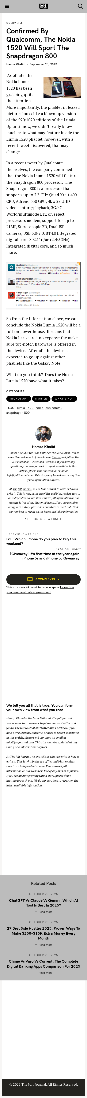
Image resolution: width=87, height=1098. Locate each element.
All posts (33, 519)
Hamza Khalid (15, 64)
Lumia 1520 (25, 408)
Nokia (39, 408)
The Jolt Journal (60, 453)
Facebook (50, 462)
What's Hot (64, 398)
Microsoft (19, 398)
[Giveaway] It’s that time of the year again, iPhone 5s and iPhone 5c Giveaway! (45, 556)
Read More (45, 911)
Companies (14, 22)
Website (55, 519)
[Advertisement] (43, 652)
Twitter (56, 457)
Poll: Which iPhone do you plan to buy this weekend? (41, 541)
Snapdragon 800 (18, 413)
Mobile (41, 398)
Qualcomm (53, 408)
